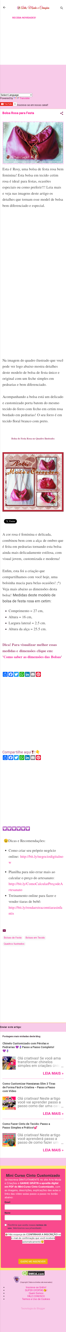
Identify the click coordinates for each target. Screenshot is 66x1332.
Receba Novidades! (24, 17)
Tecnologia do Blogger (33, 1308)
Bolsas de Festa (12, 937)
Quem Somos (36, 1293)
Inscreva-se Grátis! (36, 1287)
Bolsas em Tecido (35, 937)
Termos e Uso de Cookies (36, 1299)
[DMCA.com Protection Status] (33, 1274)
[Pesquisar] (62, 8)
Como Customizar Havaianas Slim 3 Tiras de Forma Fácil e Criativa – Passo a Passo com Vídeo (28, 1087)
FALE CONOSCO (36, 1296)
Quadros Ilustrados (14, 943)
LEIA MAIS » (53, 1073)
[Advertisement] (33, 58)
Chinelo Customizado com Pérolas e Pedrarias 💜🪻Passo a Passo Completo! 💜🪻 (28, 1047)
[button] (62, 113)
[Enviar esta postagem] (4, 931)
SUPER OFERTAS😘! (36, 1290)
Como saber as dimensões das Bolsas (32, 656)
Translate (25, 98)
